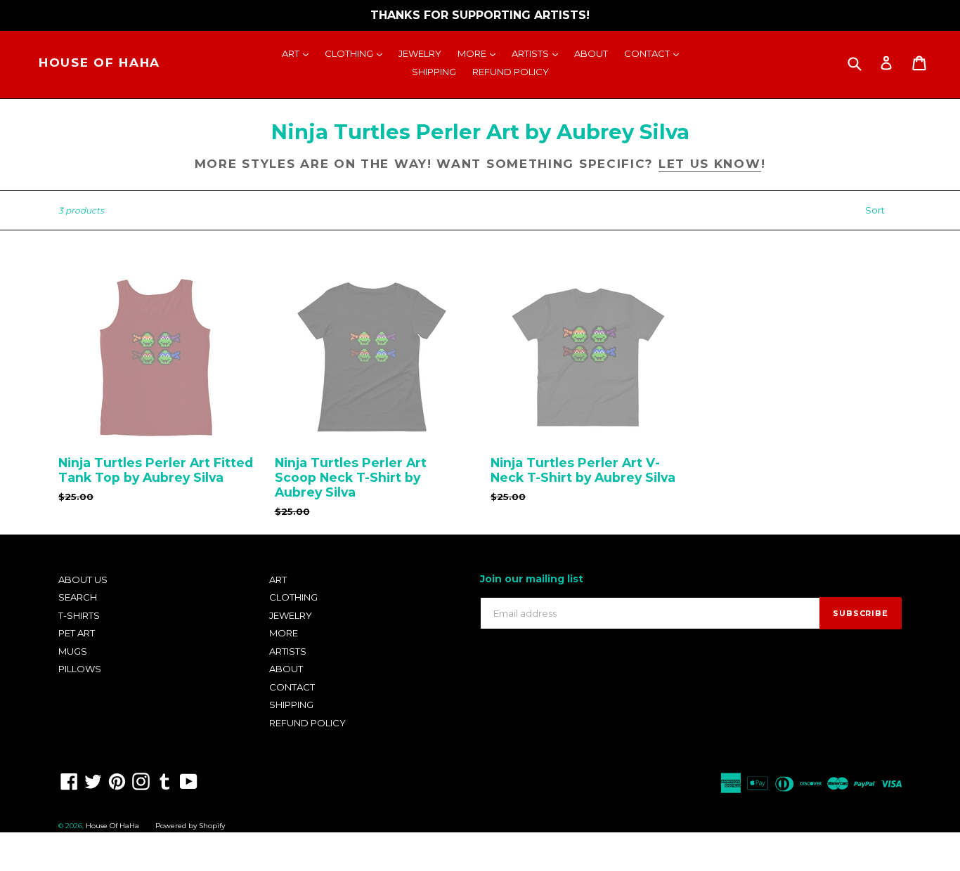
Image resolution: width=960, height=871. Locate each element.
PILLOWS (79, 668)
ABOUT (591, 53)
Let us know (710, 164)
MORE (480, 53)
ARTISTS (538, 53)
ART (299, 53)
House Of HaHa (99, 62)
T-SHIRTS (79, 615)
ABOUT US (83, 579)
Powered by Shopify (190, 825)
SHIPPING (434, 71)
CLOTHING (357, 53)
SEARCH (77, 597)
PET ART (76, 632)
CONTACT (655, 53)
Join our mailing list (531, 579)
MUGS (72, 651)
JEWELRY (419, 53)
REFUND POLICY (510, 71)
